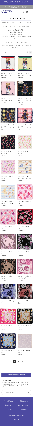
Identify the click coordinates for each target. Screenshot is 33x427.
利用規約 (16, 419)
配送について (24, 401)
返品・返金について (24, 405)
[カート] (27, 12)
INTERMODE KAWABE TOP (16, 375)
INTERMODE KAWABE (18, 416)
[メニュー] (31, 12)
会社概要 (24, 409)
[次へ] (22, 361)
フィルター (6, 52)
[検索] (23, 12)
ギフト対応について (9, 401)
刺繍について (9, 405)
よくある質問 (9, 409)
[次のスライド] (31, 2)
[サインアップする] (29, 392)
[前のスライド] (2, 2)
